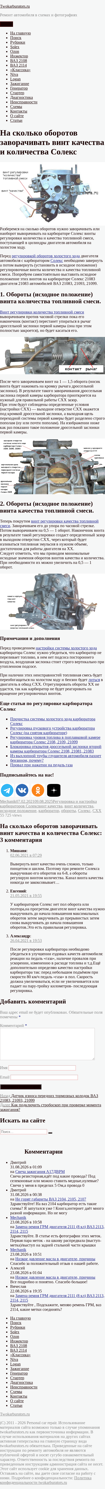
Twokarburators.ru (15, 6)
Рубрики (17, 42)
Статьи (16, 120)
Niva (14, 74)
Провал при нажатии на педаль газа (41, 765)
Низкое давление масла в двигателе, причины (55, 1259)
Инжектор (19, 56)
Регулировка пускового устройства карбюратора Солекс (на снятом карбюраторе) (52, 730)
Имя (3, 1068)
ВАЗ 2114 (18, 65)
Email (4, 1077)
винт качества (50, 806)
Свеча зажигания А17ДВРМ (40, 1171)
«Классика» (20, 70)
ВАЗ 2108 (18, 60)
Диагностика (21, 97)
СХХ (97, 810)
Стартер (17, 93)
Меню (6, 24)
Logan (15, 79)
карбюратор (48, 810)
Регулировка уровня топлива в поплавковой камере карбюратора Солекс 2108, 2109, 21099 (55, 739)
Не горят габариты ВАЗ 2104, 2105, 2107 (50, 1199)
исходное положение (18, 810)
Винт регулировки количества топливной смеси (42, 312)
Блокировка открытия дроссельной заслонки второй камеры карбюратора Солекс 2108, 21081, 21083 (55, 748)
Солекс (56, 260)
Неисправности (23, 102)
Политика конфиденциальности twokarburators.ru (45, 1480)
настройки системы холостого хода (66, 648)
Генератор (19, 88)
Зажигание (19, 83)
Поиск (15, 37)
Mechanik (8, 801)
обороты (68, 810)
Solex (14, 47)
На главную (20, 33)
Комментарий (13, 1025)
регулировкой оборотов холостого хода (46, 256)
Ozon (14, 51)
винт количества (78, 806)
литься (94, 679)
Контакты (18, 111)
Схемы (16, 106)
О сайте (17, 116)
